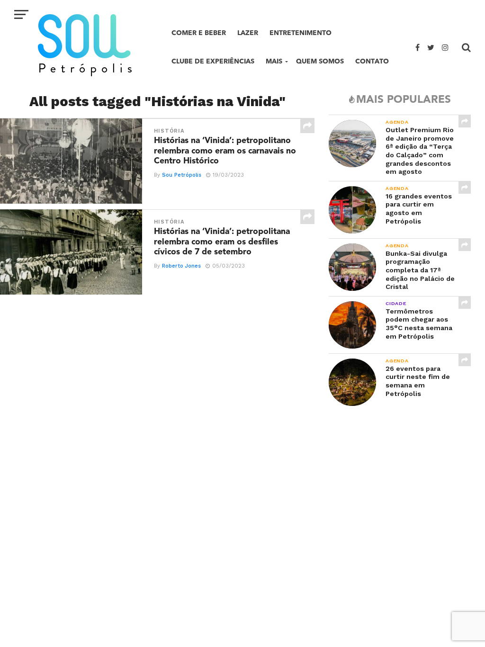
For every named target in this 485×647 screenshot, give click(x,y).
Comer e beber (198, 32)
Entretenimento (300, 32)
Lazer (247, 32)
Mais (274, 61)
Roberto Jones (181, 266)
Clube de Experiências (212, 61)
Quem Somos (320, 61)
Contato (372, 61)
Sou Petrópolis (181, 175)
